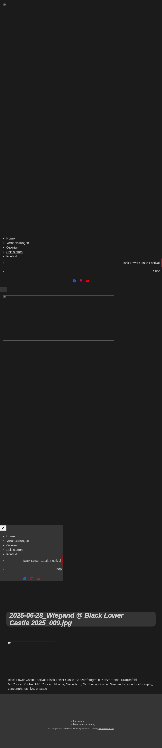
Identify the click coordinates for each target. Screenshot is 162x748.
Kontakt (11, 256)
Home (10, 238)
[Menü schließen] (3, 528)
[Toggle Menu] (3, 289)
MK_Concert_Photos (105, 729)
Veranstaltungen (17, 243)
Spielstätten (14, 252)
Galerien (12, 247)
